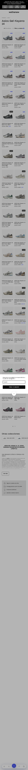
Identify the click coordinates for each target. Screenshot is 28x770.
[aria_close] (14, 394)
